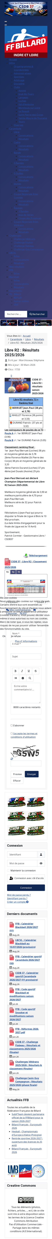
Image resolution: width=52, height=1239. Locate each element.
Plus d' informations (26, 641)
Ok (4, 636)
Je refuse (16, 636)
